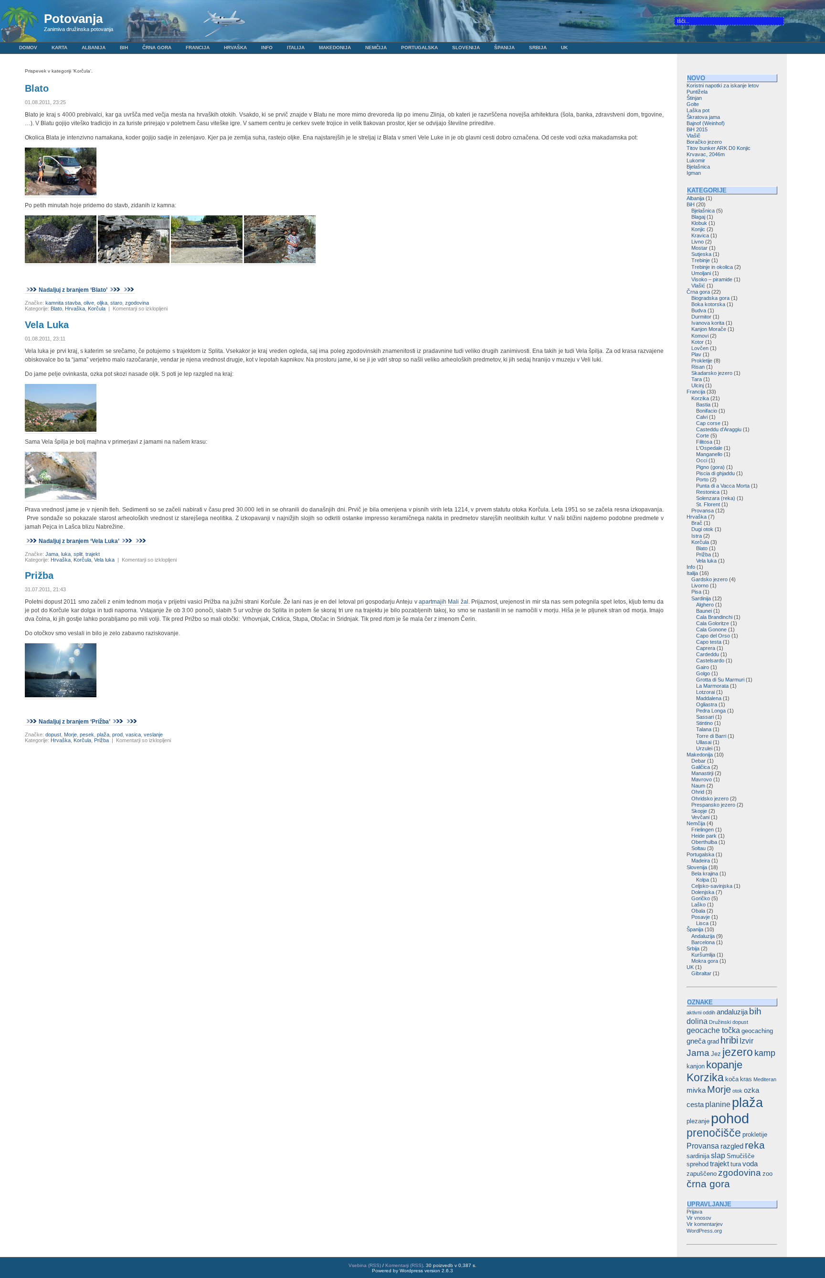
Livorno (700, 585)
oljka (102, 303)
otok (737, 1091)
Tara (696, 379)
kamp (764, 1053)
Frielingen (702, 829)
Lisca (702, 923)
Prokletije (701, 360)
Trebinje (700, 260)
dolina (697, 1021)
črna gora (708, 1183)
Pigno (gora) (710, 467)
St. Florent (708, 504)
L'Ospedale (709, 448)
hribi (729, 1040)
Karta (59, 47)
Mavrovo (701, 779)
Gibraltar (701, 973)
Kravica (700, 235)
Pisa (696, 592)
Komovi (700, 336)
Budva (698, 310)
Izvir (746, 1040)
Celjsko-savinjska (711, 886)
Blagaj (698, 217)
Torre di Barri (711, 736)
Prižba (39, 575)
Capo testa (708, 642)
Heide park (704, 836)
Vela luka (104, 560)
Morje (70, 734)
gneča (696, 1041)
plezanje (698, 1121)
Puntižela (697, 92)
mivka (696, 1090)
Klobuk (699, 223)
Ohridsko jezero (710, 798)
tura (735, 1164)
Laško (698, 904)
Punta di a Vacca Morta (723, 486)
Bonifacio (706, 411)
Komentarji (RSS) (404, 1265)
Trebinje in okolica (712, 267)
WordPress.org (704, 1231)
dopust (53, 734)
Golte (693, 104)
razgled (731, 1146)
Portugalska (419, 47)
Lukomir (696, 160)
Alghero (705, 604)
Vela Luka (47, 325)
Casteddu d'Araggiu (718, 429)
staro (116, 303)
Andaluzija (703, 936)
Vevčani (700, 817)
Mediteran (764, 1079)
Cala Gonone (711, 629)
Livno (697, 242)
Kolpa (702, 880)
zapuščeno (702, 1173)
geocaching (757, 1030)
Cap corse (708, 423)
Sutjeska (701, 254)
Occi (701, 460)
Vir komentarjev (705, 1224)
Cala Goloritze (712, 623)
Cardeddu (707, 654)
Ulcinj (697, 385)
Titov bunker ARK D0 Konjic (719, 148)
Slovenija (466, 47)
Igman (694, 173)
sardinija (698, 1156)
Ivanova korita (707, 323)
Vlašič (693, 135)
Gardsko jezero (709, 579)
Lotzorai (705, 692)
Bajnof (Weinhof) (706, 123)
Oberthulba (704, 842)
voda (750, 1164)
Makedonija (335, 47)
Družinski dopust (728, 1022)
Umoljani (701, 273)
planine (717, 1104)
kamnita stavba (63, 303)
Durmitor (701, 317)
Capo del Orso (713, 636)
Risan (698, 367)
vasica (133, 734)
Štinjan (694, 98)
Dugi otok (702, 529)
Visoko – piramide (711, 279)
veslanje (153, 734)
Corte (702, 435)
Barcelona (703, 942)
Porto (702, 479)
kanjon (696, 1066)
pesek (87, 734)
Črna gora (156, 47)
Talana (703, 729)
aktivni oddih (701, 1012)
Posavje (700, 917)
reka (755, 1145)
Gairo (702, 667)
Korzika (700, 398)
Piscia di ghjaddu (715, 473)
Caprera (705, 648)
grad (713, 1041)
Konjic (698, 229)
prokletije (754, 1134)
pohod (730, 1118)
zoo (767, 1173)
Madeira (700, 860)
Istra (696, 536)
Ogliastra (706, 704)
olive (89, 303)
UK (564, 47)
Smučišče (740, 1156)
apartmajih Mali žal (443, 601)
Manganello (709, 454)
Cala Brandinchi (714, 617)
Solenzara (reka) (715, 498)
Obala (698, 911)
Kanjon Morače (708, 329)
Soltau (698, 848)
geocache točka (713, 1030)
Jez (716, 1053)
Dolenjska (702, 892)
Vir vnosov (699, 1218)
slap (718, 1155)
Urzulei (704, 748)
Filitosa (704, 442)
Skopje (699, 811)
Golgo (703, 673)
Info (267, 47)
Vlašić (698, 285)
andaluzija (732, 1012)
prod (117, 734)
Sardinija (701, 598)
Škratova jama (703, 117)
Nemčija (376, 47)
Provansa (702, 510)
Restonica (707, 492)
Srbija (538, 47)
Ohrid (697, 792)
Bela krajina (704, 873)
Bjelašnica (698, 167)
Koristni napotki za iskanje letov (723, 85)
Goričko (700, 898)
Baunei (704, 611)
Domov (28, 47)
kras (746, 1079)
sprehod (698, 1164)
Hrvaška (235, 47)
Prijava (694, 1211)
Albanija (94, 47)
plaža (103, 734)
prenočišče (714, 1133)
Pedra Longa (711, 711)
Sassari (705, 717)
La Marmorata (712, 686)
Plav (696, 354)
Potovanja (73, 18)
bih (755, 1011)
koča (732, 1079)
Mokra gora (704, 961)
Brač (696, 523)
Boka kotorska (708, 304)
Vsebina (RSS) (365, 1265)
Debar (698, 761)
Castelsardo (710, 660)
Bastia (703, 404)
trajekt (92, 554)
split (78, 554)
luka (66, 554)
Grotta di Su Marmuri (720, 679)
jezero (737, 1052)
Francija (198, 47)
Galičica (700, 767)
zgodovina (137, 303)
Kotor (697, 342)
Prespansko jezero (713, 805)
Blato (37, 88)
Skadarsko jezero (711, 373)
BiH (124, 47)
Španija (504, 47)
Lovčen (700, 348)
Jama (51, 554)
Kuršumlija (703, 955)
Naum (698, 785)
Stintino (704, 723)
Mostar (699, 248)
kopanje (724, 1065)
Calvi (702, 417)
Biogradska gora (710, 298)
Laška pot (698, 110)
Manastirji (702, 773)
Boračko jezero (704, 142)
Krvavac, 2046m (706, 154)
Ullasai (703, 742)
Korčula (97, 308)
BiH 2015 (697, 129)
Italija (296, 47)
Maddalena (708, 698)
